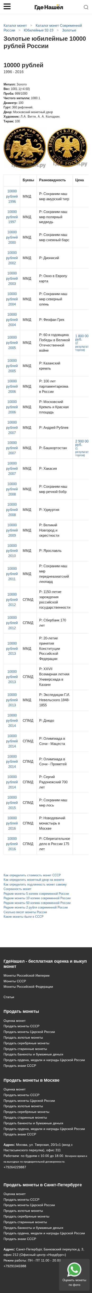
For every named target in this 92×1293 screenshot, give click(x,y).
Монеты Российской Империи (27, 975)
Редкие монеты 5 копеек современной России (36, 893)
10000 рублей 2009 (12, 530)
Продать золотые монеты (23, 1037)
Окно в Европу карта (53, 278)
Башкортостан (53, 448)
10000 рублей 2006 (12, 386)
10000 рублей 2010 (12, 551)
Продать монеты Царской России (29, 1032)
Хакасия (48, 468)
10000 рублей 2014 (12, 720)
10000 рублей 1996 (12, 196)
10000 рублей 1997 (12, 217)
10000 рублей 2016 (12, 823)
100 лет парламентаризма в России (53, 386)
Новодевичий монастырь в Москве (52, 823)
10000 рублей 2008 (12, 489)
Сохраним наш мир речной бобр (53, 489)
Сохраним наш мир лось (53, 802)
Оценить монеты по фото (74, 1282)
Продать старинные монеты (25, 1049)
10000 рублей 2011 (12, 574)
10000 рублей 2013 (12, 649)
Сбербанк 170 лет (52, 622)
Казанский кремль (49, 365)
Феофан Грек (51, 320)
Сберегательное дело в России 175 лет (54, 844)
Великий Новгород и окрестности (49, 530)
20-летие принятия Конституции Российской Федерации (49, 648)
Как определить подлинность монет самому (35, 884)
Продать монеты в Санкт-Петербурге (43, 1184)
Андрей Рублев (53, 428)
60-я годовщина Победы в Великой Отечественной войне (54, 342)
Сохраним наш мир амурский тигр (54, 196)
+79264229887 (15, 1167)
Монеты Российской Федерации (28, 986)
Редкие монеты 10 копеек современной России (37, 898)
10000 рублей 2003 (12, 278)
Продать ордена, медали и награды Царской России (44, 1060)
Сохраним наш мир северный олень (53, 299)
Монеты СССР (15, 981)
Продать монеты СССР (21, 1026)
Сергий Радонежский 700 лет (53, 782)
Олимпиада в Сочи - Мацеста (52, 741)
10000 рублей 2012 (12, 600)
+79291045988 (15, 1266)
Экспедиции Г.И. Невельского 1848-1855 (54, 700)
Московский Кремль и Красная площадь (54, 407)
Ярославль (50, 551)
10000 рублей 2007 (12, 428)
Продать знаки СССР (20, 1065)
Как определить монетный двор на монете (34, 879)
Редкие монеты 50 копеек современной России (37, 903)
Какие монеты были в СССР (24, 916)
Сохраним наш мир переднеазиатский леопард (54, 574)
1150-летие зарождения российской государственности (54, 599)
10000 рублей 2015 (12, 803)
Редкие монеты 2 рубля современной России (36, 907)
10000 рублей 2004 (12, 299)
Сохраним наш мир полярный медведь (53, 217)
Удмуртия (49, 510)
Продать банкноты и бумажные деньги (33, 1054)
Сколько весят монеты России (25, 912)
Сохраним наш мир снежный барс (54, 237)
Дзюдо (46, 720)
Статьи (9, 997)
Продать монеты (21, 1011)
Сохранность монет (17, 889)
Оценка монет (14, 1021)
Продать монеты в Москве (31, 1080)
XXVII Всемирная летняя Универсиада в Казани (54, 676)
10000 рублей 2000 (12, 237)
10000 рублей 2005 (12, 343)
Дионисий (49, 258)
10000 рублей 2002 (12, 258)
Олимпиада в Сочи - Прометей (53, 761)
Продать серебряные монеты (26, 1043)
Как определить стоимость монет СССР (32, 875)
